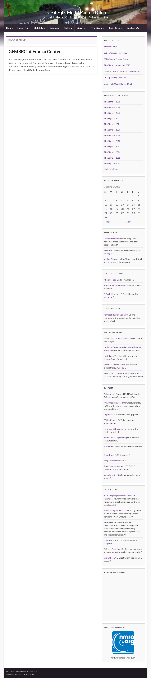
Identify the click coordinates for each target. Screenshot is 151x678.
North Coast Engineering (115, 437)
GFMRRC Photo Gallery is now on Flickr (122, 71)
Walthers (108, 250)
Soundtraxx (109, 455)
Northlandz (109, 356)
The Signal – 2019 (112, 135)
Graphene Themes (26, 674)
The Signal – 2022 (112, 118)
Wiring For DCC (111, 557)
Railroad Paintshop (112, 549)
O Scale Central (111, 540)
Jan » (129, 221)
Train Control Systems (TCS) (117, 466)
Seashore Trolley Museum (116, 364)
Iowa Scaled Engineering (115, 429)
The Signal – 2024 (112, 107)
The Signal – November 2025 (117, 65)
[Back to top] (144, 671)
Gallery (68, 27)
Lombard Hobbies (112, 238)
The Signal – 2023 (112, 113)
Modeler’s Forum (111, 169)
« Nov (107, 221)
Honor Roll (23, 27)
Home (9, 27)
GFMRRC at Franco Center (35, 51)
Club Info (39, 27)
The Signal (97, 27)
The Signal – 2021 (112, 124)
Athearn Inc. (109, 394)
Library (81, 27)
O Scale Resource (112, 294)
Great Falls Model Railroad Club (75, 12)
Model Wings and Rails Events (117, 510)
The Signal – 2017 (112, 146)
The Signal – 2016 (112, 152)
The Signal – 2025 (112, 101)
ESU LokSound (110, 420)
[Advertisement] (51, 82)
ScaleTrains (109, 446)
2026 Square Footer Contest (117, 59)
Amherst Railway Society (115, 314)
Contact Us (133, 27)
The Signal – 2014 (112, 163)
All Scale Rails (110, 279)
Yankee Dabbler (111, 259)
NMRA (107, 522)
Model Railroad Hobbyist (115, 285)
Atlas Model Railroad (113, 402)
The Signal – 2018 (112, 141)
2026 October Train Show (116, 53)
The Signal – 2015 (112, 158)
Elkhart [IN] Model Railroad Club (118, 338)
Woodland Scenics (112, 475)
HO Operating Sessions (115, 77)
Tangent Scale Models (114, 460)
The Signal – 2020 (112, 129)
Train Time (115, 27)
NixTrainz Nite (110, 46)
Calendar (55, 27)
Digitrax (107, 414)
